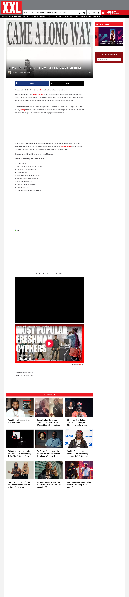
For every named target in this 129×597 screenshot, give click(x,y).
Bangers (25, 372)
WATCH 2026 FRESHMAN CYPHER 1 (18, 16)
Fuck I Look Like (38, 94)
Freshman (40, 12)
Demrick (38, 90)
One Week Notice (65, 146)
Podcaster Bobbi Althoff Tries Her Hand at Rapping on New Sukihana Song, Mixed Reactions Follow (19, 484)
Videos (49, 12)
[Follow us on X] (89, 12)
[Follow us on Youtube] (93, 12)
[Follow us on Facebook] (98, 12)
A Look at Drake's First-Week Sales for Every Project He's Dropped (109, 42)
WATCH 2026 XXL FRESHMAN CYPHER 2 (41, 16)
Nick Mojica (14, 72)
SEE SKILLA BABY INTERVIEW (95, 16)
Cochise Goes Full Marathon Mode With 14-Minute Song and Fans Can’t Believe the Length (78, 453)
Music (32, 12)
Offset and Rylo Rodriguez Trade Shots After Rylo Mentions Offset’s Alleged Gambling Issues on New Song (79, 422)
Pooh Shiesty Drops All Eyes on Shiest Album (19, 421)
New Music (26, 375)
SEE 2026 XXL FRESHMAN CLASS (64, 16)
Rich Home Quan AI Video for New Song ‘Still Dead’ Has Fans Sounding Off (49, 484)
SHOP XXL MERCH (80, 16)
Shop (55, 12)
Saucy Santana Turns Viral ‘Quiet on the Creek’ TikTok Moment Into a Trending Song (48, 422)
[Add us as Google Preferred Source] (79, 12)
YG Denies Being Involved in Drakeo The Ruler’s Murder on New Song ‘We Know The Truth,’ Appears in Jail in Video (48, 453)
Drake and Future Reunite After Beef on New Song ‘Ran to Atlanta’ (79, 484)
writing (22, 110)
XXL (80, 365)
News (25, 12)
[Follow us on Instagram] (84, 12)
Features (63, 12)
